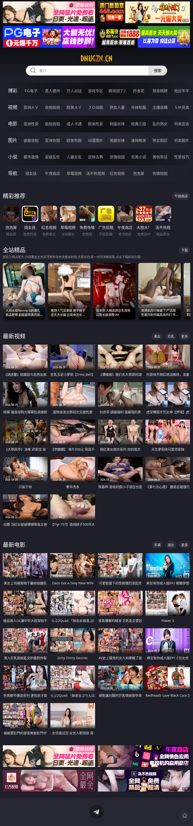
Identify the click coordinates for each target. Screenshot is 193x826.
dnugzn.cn (96, 58)
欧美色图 (74, 140)
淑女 (171, 545)
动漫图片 (95, 140)
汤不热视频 (95, 173)
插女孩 (31, 173)
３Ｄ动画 (95, 107)
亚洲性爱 (31, 123)
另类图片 (181, 140)
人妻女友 (74, 157)
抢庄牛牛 (181, 90)
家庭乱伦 (52, 157)
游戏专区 (95, 90)
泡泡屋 (138, 173)
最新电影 (14, 544)
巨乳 (171, 336)
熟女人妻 (117, 107)
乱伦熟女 (160, 123)
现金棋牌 (160, 90)
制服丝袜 (117, 123)
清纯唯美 (138, 140)
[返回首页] (184, 815)
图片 (12, 140)
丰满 (157, 545)
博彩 (12, 91)
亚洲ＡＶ (31, 107)
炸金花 (138, 90)
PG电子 (31, 90)
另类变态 (181, 123)
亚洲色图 (52, 140)
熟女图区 (160, 140)
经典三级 (138, 123)
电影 (12, 124)
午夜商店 (52, 173)
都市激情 (31, 157)
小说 (12, 157)
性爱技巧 (181, 157)
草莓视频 (74, 173)
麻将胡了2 (117, 90)
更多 (184, 336)
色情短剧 (160, 173)
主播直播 (160, 107)
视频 (12, 107)
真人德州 (52, 90)
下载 (184, 250)
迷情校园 (117, 157)
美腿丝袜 (117, 140)
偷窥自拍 (31, 140)
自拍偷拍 (52, 107)
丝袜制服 (138, 107)
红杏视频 (117, 173)
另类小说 (138, 157)
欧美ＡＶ (74, 107)
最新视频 (14, 336)
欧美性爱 (95, 123)
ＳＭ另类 (181, 107)
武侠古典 (95, 157)
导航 (12, 173)
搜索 (157, 70)
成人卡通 (74, 123)
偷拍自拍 (52, 123)
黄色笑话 (160, 157)
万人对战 (74, 90)
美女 (157, 336)
